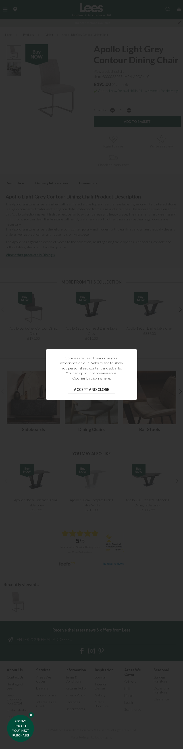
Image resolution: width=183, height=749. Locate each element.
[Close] (31, 715)
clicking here (100, 378)
